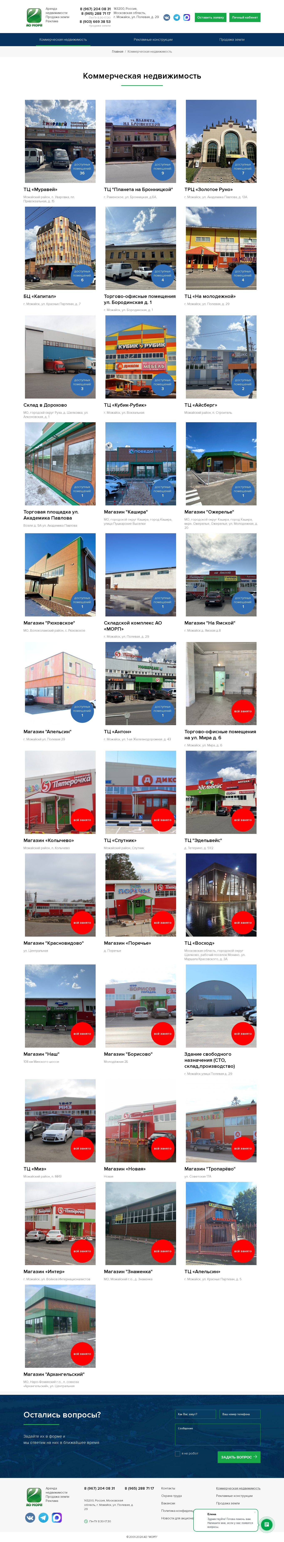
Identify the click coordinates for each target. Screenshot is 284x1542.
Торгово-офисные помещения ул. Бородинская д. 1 (140, 299)
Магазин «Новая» (125, 1169)
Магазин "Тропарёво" (210, 1169)
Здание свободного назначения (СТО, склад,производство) (209, 1060)
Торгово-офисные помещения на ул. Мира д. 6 (220, 735)
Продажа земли (232, 39)
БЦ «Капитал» (39, 296)
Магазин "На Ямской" (209, 623)
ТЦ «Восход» (199, 943)
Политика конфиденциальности (185, 1511)
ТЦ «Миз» (34, 1169)
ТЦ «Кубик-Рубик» (125, 405)
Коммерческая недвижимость (63, 39)
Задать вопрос (236, 1457)
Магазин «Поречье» (127, 943)
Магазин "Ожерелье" (209, 512)
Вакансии (168, 1503)
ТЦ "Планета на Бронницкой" (138, 189)
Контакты (168, 1488)
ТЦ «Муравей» (40, 189)
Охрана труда (171, 1496)
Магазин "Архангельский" (54, 1374)
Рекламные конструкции (153, 39)
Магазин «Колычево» (48, 840)
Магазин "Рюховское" (49, 623)
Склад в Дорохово (45, 405)
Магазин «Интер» (44, 1272)
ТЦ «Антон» (117, 732)
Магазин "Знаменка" (128, 1272)
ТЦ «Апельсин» (202, 1272)
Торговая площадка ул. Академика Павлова (51, 515)
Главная (117, 51)
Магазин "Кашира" (126, 512)
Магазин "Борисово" (128, 1054)
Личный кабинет (245, 17)
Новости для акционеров (180, 1518)
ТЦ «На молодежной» (210, 296)
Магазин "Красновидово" (53, 943)
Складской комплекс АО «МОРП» (133, 626)
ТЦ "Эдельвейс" (203, 840)
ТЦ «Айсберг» (200, 405)
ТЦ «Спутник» (120, 840)
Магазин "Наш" (41, 1054)
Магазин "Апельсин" (47, 732)
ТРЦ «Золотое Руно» (208, 189)
